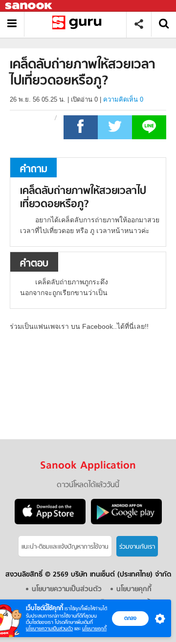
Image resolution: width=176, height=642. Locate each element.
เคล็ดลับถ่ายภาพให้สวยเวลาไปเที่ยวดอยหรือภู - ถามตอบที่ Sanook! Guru (79, 24)
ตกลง (130, 618)
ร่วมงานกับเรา (137, 547)
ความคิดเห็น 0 (123, 99)
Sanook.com (29, 6)
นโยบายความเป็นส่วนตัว (49, 628)
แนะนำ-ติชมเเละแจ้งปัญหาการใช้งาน (65, 547)
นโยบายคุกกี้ (94, 628)
